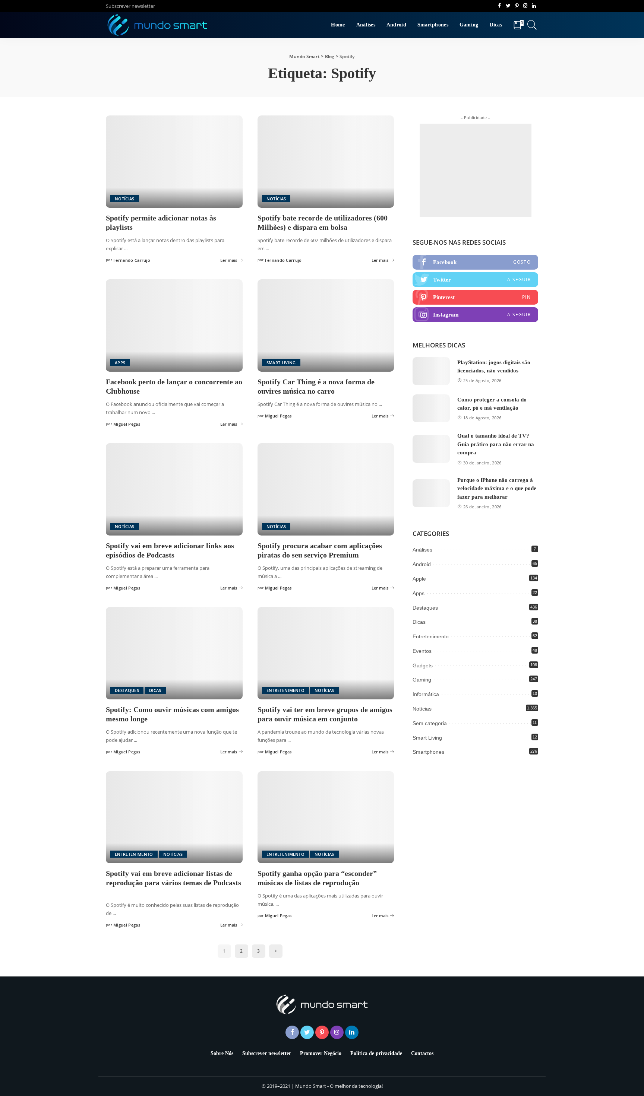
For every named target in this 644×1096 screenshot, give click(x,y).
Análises (422, 550)
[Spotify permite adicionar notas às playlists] (174, 161)
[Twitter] (475, 279)
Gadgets (423, 665)
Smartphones (428, 752)
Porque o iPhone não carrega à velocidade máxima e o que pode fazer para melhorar (496, 488)
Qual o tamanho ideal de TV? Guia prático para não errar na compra (495, 444)
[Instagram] (475, 314)
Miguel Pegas (126, 424)
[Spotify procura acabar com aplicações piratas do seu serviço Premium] (326, 489)
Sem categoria (430, 723)
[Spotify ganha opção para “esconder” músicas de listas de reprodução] (326, 817)
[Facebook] (475, 262)
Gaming (422, 680)
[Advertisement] (475, 170)
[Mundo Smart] (157, 25)
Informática (426, 694)
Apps (120, 362)
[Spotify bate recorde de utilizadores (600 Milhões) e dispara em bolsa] (326, 161)
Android (422, 564)
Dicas (155, 690)
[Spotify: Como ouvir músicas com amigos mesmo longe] (174, 653)
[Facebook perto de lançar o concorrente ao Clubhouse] (174, 325)
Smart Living (281, 362)
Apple (419, 579)
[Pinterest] (475, 297)
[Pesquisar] (532, 25)
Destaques (127, 690)
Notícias (125, 198)
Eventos (422, 651)
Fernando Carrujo (131, 260)
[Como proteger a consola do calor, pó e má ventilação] (431, 408)
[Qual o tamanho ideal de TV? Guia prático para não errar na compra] (431, 449)
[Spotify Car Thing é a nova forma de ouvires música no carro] (326, 325)
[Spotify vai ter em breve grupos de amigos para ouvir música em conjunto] (326, 653)
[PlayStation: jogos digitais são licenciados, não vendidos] (431, 371)
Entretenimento (285, 690)
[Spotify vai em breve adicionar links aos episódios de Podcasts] (174, 489)
